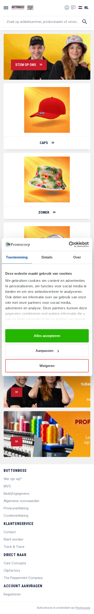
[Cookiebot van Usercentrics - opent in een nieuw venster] (69, 244)
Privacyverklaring (16, 508)
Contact (10, 532)
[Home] (22, 7)
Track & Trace (14, 547)
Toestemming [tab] (17, 257)
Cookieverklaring (16, 515)
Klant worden (13, 539)
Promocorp (83, 607)
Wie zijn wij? (13, 479)
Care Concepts (15, 563)
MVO (7, 486)
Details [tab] (47, 257)
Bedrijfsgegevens (16, 494)
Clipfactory (12, 570)
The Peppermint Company (23, 578)
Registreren (12, 594)
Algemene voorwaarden (21, 501)
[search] (47, 21)
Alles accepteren (47, 335)
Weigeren (47, 365)
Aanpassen (44, 351)
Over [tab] (77, 257)
